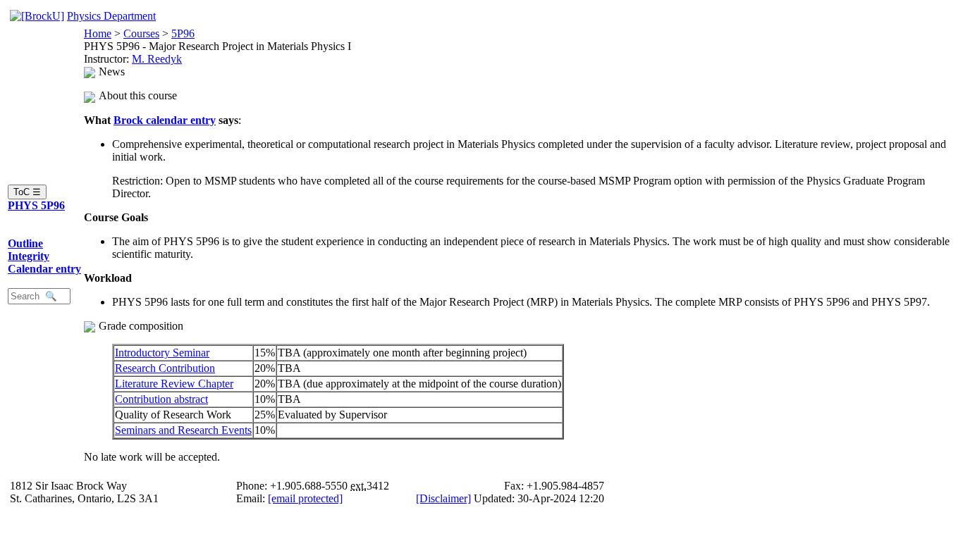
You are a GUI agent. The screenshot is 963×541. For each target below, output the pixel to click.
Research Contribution (165, 368)
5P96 (183, 33)
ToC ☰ (27, 192)
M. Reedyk (157, 59)
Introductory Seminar (162, 353)
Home (97, 33)
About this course (138, 95)
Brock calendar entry (165, 120)
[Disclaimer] (443, 498)
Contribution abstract (161, 399)
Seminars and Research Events (183, 430)
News (112, 71)
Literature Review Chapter (174, 384)
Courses (141, 33)
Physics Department (111, 16)
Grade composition (141, 326)
